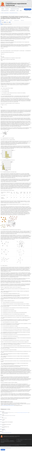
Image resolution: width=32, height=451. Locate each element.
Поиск (21, 10)
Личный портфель (28, 9)
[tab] (3, 20)
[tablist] (16, 20)
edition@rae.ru (2, 442)
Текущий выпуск (12, 10)
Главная (2, 12)
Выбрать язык (29, 0)
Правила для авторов (5, 10)
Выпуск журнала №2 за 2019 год (13, 12)
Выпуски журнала (6, 12)
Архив (17, 10)
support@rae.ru (12, 440)
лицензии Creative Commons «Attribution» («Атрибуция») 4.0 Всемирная (18, 444)
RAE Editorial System (17, 445)
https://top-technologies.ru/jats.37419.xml (6, 432)
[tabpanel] (16, 23)
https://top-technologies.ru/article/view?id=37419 (22, 412)
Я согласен (2, 449)
